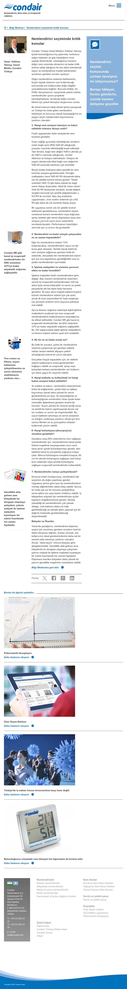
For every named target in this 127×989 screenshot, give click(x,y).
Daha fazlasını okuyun (17, 657)
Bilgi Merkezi (16, 27)
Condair (23, 7)
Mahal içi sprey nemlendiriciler (52, 889)
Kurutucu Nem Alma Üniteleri (98, 883)
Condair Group (44, 932)
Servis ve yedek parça (94, 899)
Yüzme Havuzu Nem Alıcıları (98, 889)
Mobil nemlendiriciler (47, 893)
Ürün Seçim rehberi (93, 909)
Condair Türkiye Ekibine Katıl (52, 929)
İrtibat (40, 936)
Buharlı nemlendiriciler (48, 883)
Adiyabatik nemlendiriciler (50, 886)
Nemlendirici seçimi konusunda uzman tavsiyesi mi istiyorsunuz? (104, 71)
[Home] (5, 28)
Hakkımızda (43, 926)
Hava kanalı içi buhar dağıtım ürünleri (56, 896)
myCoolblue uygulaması (95, 912)
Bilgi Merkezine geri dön (46, 567)
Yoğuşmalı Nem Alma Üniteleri (99, 886)
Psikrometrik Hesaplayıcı (96, 916)
